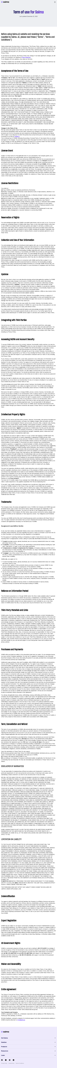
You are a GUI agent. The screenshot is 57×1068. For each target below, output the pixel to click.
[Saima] (5, 2)
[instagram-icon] (9, 1060)
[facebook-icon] (2, 1060)
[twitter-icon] (6, 1060)
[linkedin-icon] (13, 1060)
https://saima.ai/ (26, 57)
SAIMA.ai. (17, 136)
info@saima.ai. (21, 1020)
